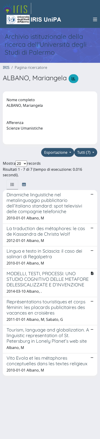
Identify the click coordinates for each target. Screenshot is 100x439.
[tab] (12, 184)
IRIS (6, 67)
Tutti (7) (84, 152)
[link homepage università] (34, 19)
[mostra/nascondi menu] (95, 19)
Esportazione (56, 152)
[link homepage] (17, 8)
